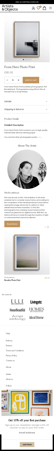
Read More (12, 224)
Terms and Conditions (15, 351)
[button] (23, 59)
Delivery (9, 341)
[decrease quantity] (7, 80)
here (39, 137)
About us (9, 379)
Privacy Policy (11, 356)
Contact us (10, 361)
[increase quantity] (18, 80)
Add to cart (31, 80)
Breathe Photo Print (12, 280)
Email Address (27, 432)
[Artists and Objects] (10, 8)
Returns (9, 346)
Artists (8, 374)
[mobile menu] (50, 8)
